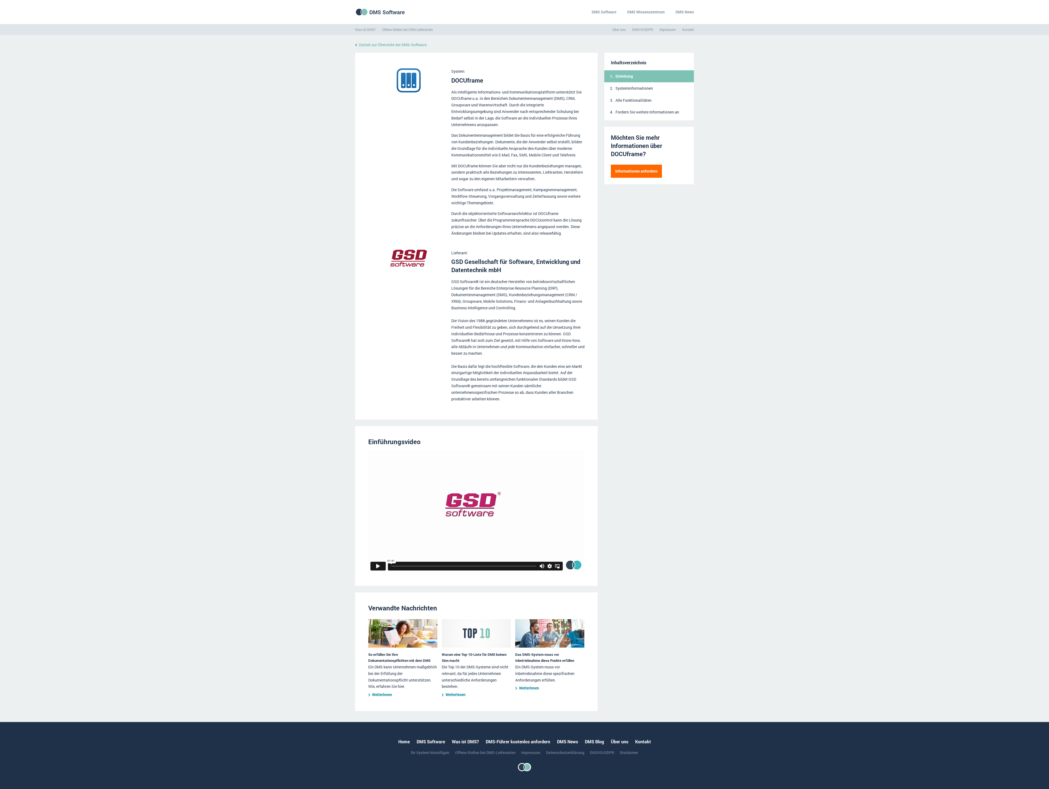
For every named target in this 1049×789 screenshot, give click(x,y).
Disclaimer (629, 752)
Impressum (667, 29)
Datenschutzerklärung (565, 752)
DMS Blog (594, 741)
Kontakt (688, 29)
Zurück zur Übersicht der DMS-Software (393, 44)
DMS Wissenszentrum (646, 11)
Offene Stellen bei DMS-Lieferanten (485, 752)
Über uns (619, 29)
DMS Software (387, 12)
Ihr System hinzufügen (430, 752)
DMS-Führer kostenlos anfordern (518, 741)
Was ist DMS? (365, 29)
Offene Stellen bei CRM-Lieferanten (407, 29)
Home (404, 741)
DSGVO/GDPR (642, 29)
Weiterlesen (382, 694)
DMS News (685, 11)
